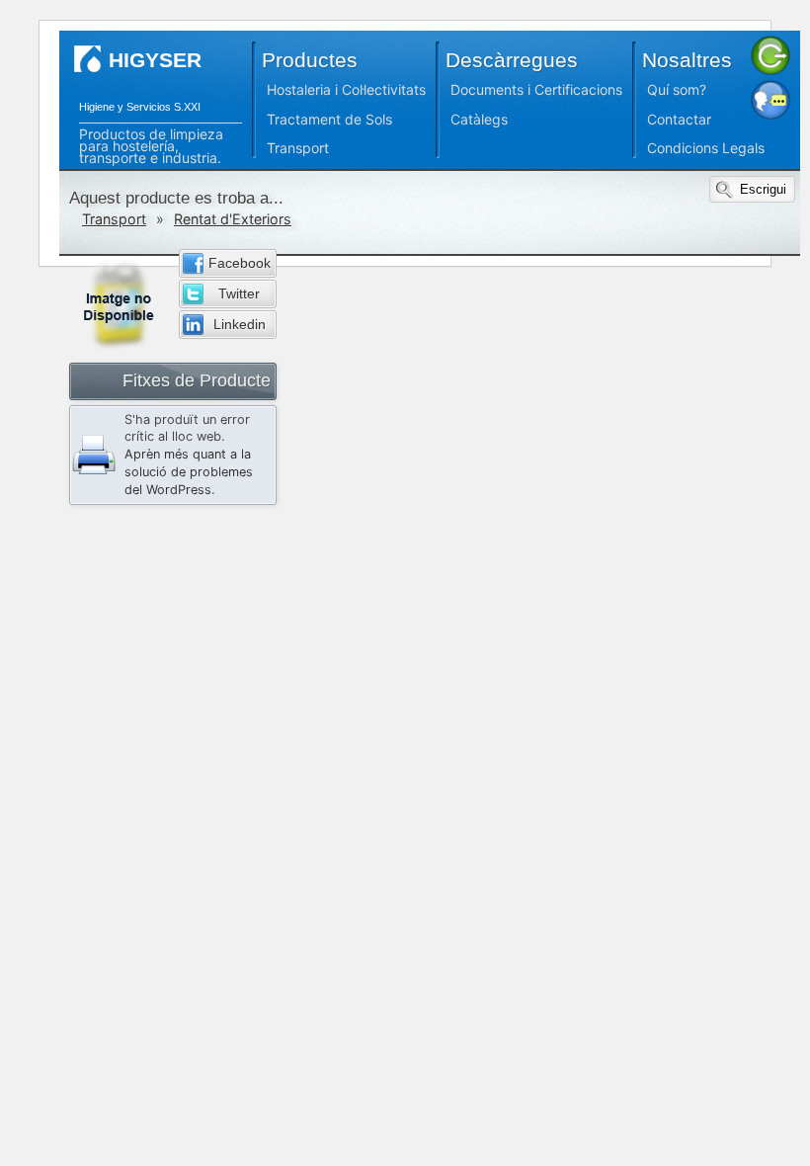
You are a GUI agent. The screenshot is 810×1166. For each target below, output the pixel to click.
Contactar (679, 119)
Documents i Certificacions (536, 89)
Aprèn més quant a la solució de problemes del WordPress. (188, 472)
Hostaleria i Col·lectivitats (346, 89)
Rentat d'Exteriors (232, 218)
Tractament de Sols (329, 119)
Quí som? (676, 89)
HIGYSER (155, 59)
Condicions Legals (706, 147)
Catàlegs (479, 119)
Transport (298, 147)
